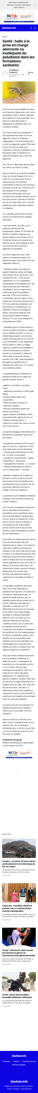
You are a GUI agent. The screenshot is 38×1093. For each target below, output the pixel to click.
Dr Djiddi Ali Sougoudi (13, 71)
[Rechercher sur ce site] (31, 28)
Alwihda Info (9, 28)
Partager (30, 73)
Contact (16, 1061)
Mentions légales (19, 1065)
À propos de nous (29, 1061)
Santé (5, 37)
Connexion (6, 1061)
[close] (35, 5)
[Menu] (35, 28)
